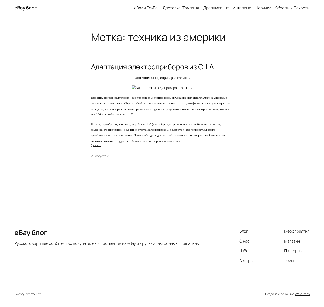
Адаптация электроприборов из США (152, 67)
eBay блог (25, 7)
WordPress (302, 294)
